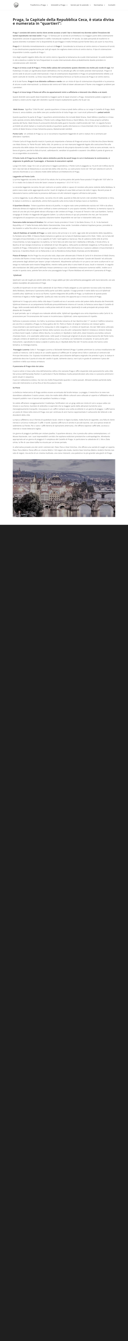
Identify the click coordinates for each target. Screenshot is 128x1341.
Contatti (111, 5)
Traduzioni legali (46, 1198)
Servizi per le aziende (80, 5)
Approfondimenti (70, 1205)
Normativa (98, 5)
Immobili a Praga (58, 5)
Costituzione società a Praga (75, 1198)
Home (50, 1205)
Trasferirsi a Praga (38, 5)
